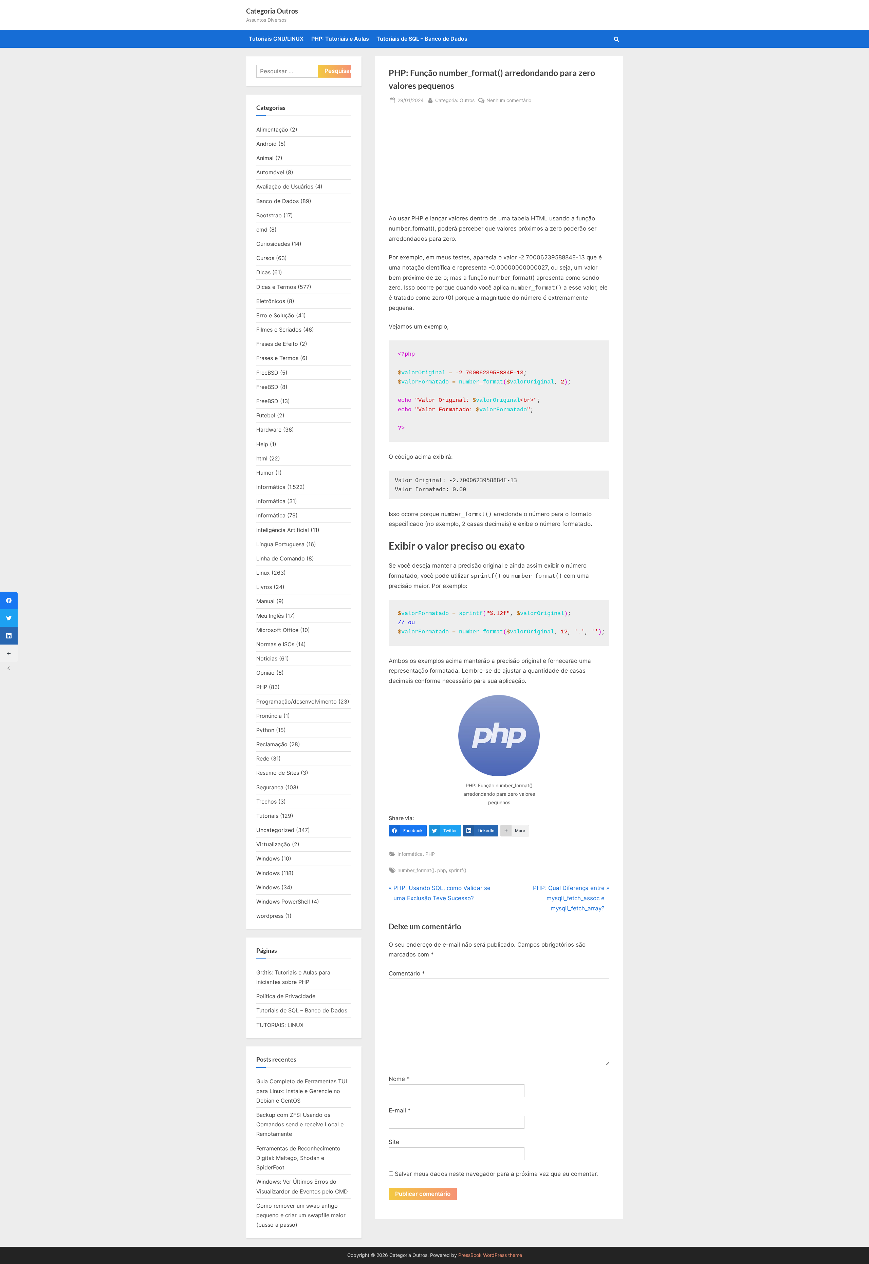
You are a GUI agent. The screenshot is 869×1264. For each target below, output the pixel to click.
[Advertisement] (499, 162)
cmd (261, 229)
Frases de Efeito (277, 343)
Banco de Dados (277, 201)
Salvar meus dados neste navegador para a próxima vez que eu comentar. (496, 1173)
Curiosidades (273, 243)
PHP (430, 854)
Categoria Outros (272, 11)
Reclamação (272, 744)
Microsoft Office (277, 630)
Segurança (269, 787)
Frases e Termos (277, 358)
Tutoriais (267, 815)
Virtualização (273, 844)
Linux (263, 572)
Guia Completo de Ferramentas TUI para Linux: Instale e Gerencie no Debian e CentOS (301, 1091)
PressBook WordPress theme (490, 1255)
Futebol (265, 415)
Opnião (265, 672)
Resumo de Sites (277, 772)
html (261, 458)
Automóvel (270, 172)
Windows (268, 858)
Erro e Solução (275, 315)
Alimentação (272, 129)
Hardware (268, 429)
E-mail (400, 1110)
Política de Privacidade (285, 996)
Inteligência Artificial (282, 530)
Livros (264, 587)
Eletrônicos (270, 301)
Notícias (266, 658)
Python (265, 730)
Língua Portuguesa (280, 544)
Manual (265, 601)
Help (262, 444)
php (441, 870)
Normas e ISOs (275, 644)
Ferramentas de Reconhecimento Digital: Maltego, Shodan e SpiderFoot (298, 1158)
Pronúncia (269, 715)
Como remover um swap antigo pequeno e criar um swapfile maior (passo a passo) (301, 1215)
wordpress (269, 915)
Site (394, 1142)
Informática (410, 854)
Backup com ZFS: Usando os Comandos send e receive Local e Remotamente (300, 1124)
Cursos (265, 258)
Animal (265, 158)
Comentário (407, 973)
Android (266, 143)
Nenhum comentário (508, 100)
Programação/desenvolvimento (296, 701)
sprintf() (457, 870)
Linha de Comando (280, 558)
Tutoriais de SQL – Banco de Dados (421, 38)
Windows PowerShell (283, 901)
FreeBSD (267, 372)
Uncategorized (275, 830)
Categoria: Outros (455, 100)
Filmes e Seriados (278, 329)
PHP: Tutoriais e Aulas (340, 38)
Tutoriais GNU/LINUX (276, 38)
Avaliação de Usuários (284, 186)
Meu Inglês (270, 615)
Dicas (263, 272)
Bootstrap (269, 215)
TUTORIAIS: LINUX (279, 1025)
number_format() (415, 870)
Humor (265, 472)
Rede (262, 758)
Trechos (266, 801)
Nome (399, 1078)
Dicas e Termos (276, 286)
